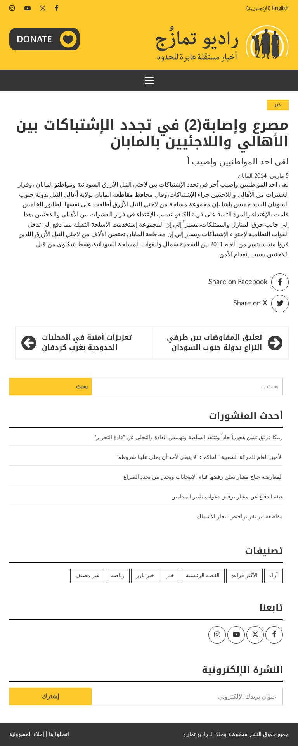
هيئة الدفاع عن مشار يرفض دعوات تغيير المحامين (227, 497)
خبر (278, 105)
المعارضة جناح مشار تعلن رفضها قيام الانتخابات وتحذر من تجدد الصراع (203, 477)
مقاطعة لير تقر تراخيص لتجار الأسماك (240, 516)
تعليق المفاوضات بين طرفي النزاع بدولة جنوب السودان (214, 343)
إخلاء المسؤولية (26, 734)
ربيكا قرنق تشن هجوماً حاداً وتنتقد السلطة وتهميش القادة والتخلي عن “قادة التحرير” (188, 437)
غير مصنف (87, 575)
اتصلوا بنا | (57, 734)
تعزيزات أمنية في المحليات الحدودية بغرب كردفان (87, 343)
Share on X (250, 303)
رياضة (118, 575)
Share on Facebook (237, 282)
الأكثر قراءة (244, 575)
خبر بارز (145, 575)
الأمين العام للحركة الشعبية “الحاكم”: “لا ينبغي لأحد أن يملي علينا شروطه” (199, 457)
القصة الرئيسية (203, 575)
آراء (273, 575)
